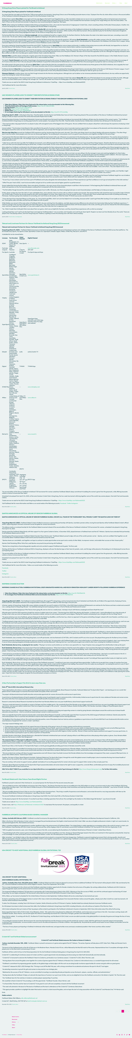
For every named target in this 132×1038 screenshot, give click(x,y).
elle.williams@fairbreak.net (29, 998)
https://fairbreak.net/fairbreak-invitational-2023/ (29, 804)
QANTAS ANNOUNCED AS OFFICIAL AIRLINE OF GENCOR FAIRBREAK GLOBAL (30, 513)
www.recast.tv (32, 434)
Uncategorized (18, 216)
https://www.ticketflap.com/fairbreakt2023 (72, 500)
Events (10, 88)
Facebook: (63, 503)
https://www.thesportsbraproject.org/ (90, 769)
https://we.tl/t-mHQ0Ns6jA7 (22, 110)
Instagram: (74, 503)
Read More (127, 88)
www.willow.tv (32, 397)
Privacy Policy (19, 1034)
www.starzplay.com (34, 387)
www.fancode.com (33, 248)
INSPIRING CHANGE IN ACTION (13, 584)
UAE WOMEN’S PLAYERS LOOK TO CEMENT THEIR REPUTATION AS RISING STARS (31, 95)
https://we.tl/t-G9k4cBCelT (23, 107)
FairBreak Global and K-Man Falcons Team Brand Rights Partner (24, 779)
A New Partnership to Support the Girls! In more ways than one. (24, 683)
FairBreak (5, 1034)
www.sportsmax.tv (33, 275)
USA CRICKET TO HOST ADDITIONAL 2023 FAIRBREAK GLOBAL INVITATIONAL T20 (31, 850)
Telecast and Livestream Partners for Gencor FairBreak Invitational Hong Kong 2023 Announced (35, 223)
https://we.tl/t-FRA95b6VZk (76, 593)
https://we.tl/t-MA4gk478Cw (20, 109)
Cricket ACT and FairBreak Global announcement (19, 937)
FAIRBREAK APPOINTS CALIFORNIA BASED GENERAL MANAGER (25, 815)
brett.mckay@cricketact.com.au (37, 1001)
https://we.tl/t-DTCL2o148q (59, 112)
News (14, 88)
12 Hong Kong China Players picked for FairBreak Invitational (23, 8)
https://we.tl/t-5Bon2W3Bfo (45, 106)
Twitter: (69, 503)
